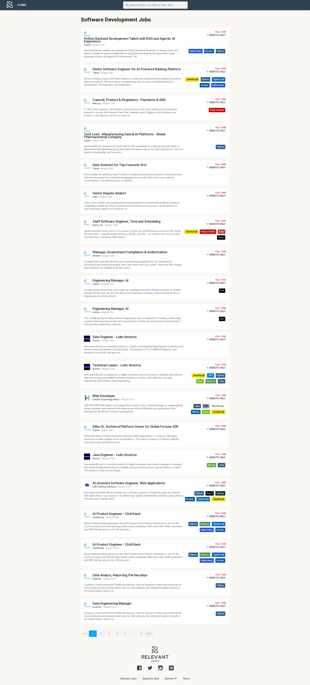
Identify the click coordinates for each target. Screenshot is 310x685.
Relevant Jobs (128, 678)
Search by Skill (150, 678)
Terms (186, 678)
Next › (149, 633)
